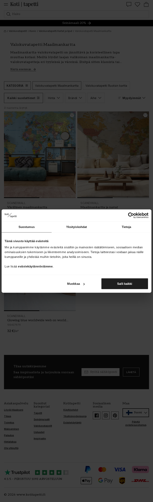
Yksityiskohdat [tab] (76, 226)
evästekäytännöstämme (35, 266)
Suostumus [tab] (27, 226)
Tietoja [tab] (126, 226)
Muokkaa (73, 283)
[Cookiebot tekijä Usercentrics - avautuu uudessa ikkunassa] (131, 215)
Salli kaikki (124, 283)
